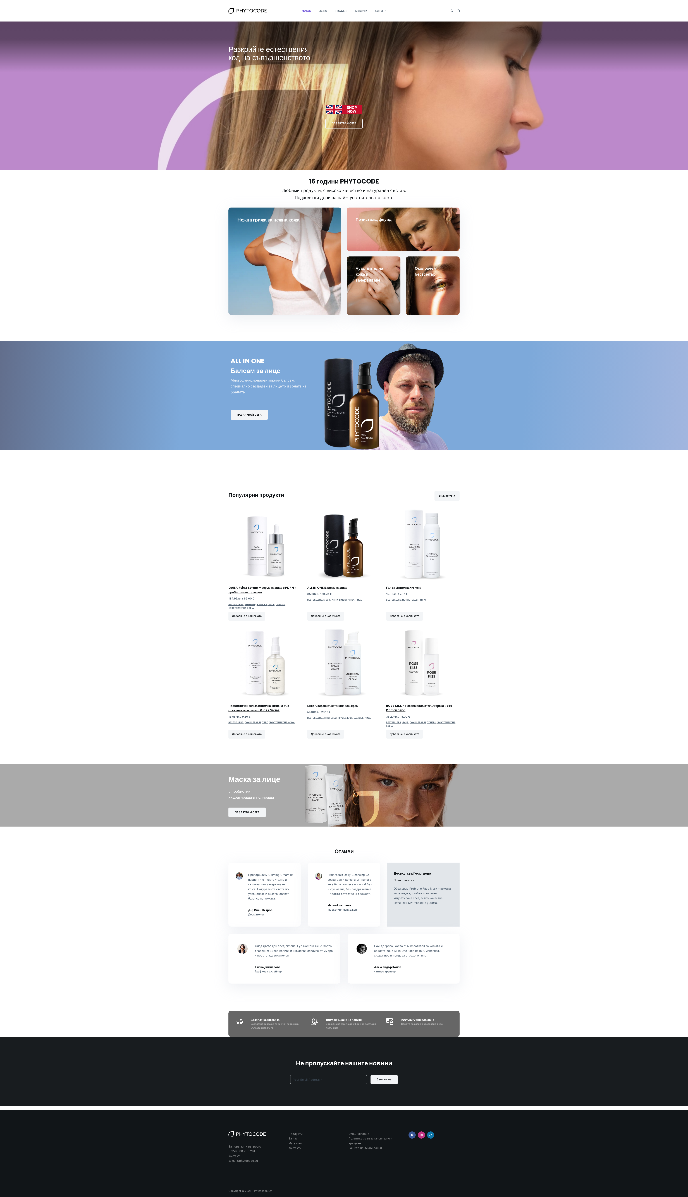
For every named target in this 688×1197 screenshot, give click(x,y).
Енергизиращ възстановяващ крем (333, 706)
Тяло (423, 599)
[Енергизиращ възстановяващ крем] (344, 662)
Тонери (431, 722)
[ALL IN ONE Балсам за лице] (344, 544)
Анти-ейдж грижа (256, 604)
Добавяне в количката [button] (247, 616)
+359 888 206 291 (242, 1151)
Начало (306, 11)
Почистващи (410, 599)
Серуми (280, 604)
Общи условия (358, 1134)
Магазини (361, 11)
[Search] (452, 10)
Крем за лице (355, 718)
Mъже (327, 599)
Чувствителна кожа (241, 608)
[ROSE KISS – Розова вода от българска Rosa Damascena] (423, 662)
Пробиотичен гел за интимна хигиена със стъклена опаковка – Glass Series (258, 708)
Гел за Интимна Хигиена (403, 588)
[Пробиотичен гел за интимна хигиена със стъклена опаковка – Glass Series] (265, 662)
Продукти (341, 11)
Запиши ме (384, 1079)
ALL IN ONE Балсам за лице (327, 588)
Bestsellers (235, 604)
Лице (271, 604)
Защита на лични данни (365, 1148)
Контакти (380, 11)
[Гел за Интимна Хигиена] (423, 544)
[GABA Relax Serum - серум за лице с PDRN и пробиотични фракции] (265, 544)
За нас (323, 11)
